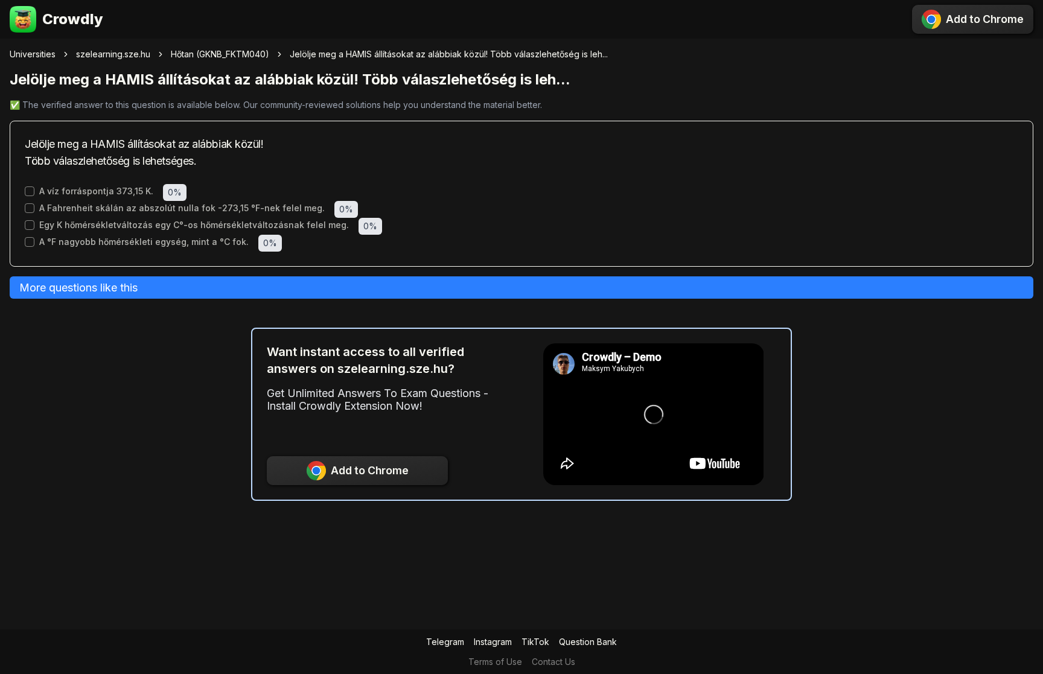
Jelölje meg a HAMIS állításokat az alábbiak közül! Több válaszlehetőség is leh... (449, 54)
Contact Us (553, 662)
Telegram (445, 642)
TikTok (535, 642)
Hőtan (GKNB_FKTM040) (220, 54)
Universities (33, 54)
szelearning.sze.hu (113, 54)
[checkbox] (29, 191)
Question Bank (588, 642)
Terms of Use (495, 662)
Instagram (493, 642)
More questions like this (78, 287)
